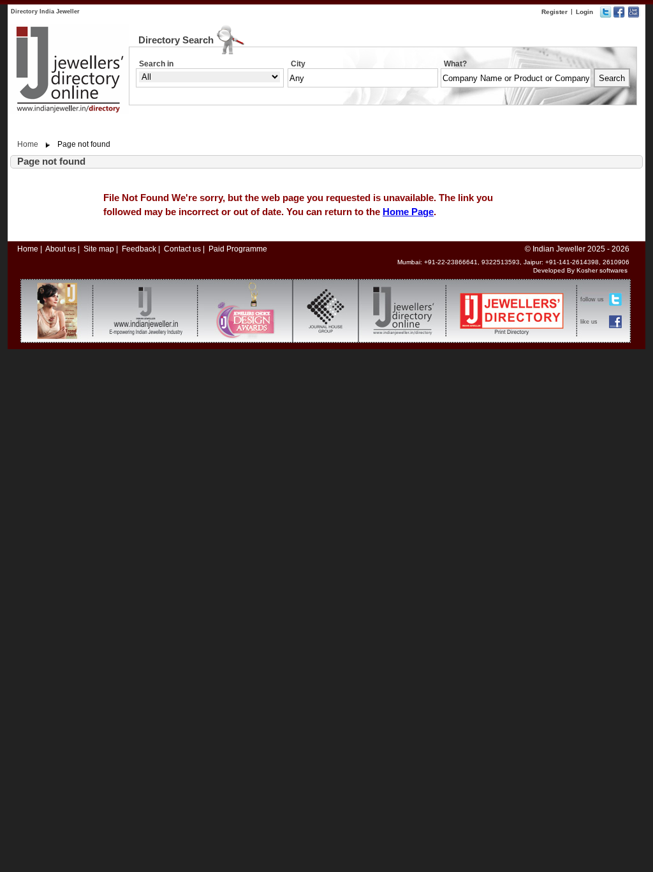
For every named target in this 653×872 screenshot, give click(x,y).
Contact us (182, 248)
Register (554, 11)
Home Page (408, 211)
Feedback (139, 248)
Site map (99, 248)
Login (584, 11)
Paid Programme (238, 248)
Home (27, 144)
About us (60, 248)
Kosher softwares (601, 270)
